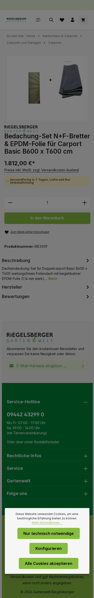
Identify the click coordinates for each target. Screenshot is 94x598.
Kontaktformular (46, 442)
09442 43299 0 (25, 414)
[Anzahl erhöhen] (84, 203)
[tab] (46, 269)
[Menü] (38, 20)
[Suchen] (51, 20)
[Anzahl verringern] (10, 203)
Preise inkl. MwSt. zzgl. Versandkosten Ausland (41, 170)
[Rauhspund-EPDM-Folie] (47, 88)
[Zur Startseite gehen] (16, 20)
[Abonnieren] (83, 365)
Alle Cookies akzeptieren (48, 563)
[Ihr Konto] (72, 20)
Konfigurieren (48, 548)
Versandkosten (22, 577)
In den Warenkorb (47, 218)
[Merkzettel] (62, 20)
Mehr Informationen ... (47, 522)
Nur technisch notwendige (48, 533)
